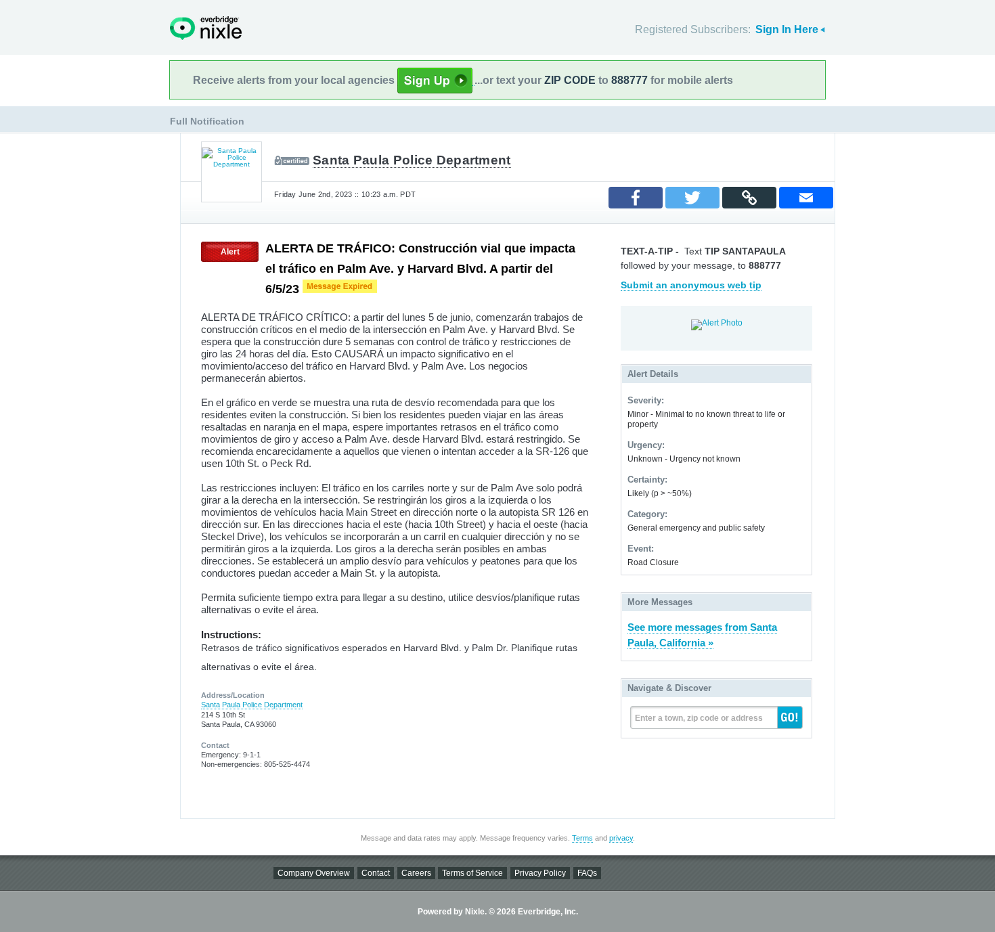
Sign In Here (786, 29)
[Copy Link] (749, 197)
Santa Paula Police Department (412, 160)
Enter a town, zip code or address (699, 718)
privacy (621, 838)
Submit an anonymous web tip (691, 285)
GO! (790, 717)
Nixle (206, 28)
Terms (582, 838)
